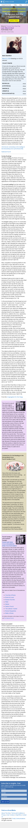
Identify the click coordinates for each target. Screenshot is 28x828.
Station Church (9, 606)
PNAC (6, 602)
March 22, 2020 (6, 58)
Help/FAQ (18, 815)
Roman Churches (10, 599)
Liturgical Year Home (6, 5)
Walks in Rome (9, 613)
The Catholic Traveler (11, 609)
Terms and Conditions (17, 813)
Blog (21, 5)
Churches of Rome (10, 595)
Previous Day (10, 26)
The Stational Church (9, 618)
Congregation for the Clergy (15, 397)
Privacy (3, 815)
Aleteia (7, 604)
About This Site (5, 813)
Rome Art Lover (9, 597)
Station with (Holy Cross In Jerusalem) (9, 544)
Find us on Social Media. (8, 810)
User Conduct (10, 815)
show (24, 83)
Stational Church (6, 152)
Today (15, 5)
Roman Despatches (10, 611)
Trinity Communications (18, 818)
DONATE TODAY (14, 20)
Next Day (17, 26)
